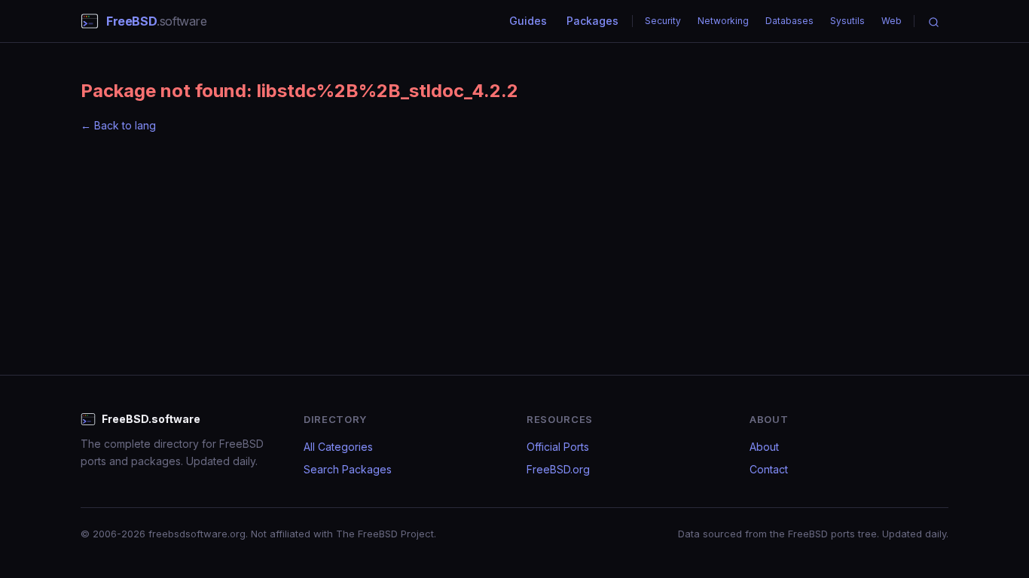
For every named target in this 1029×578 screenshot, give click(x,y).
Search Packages (348, 469)
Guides (528, 20)
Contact (769, 469)
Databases (789, 20)
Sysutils (847, 20)
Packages (592, 20)
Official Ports (558, 446)
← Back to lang (118, 125)
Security (663, 20)
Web (891, 20)
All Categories (338, 446)
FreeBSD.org (558, 469)
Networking (723, 20)
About (764, 446)
